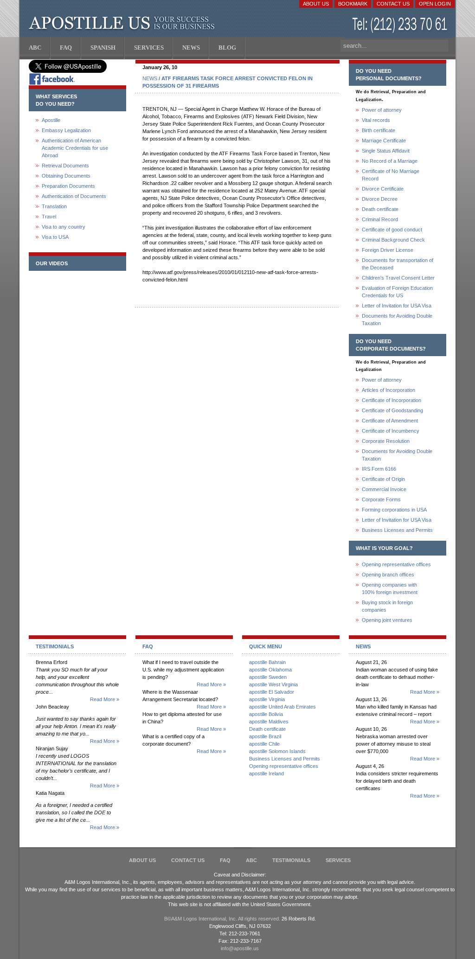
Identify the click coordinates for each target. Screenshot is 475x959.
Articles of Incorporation (388, 390)
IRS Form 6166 (379, 469)
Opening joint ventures (387, 620)
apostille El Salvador (271, 692)
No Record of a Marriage (389, 161)
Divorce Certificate (383, 189)
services (338, 860)
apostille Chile (264, 744)
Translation (54, 206)
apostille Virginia (267, 699)
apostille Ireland (266, 773)
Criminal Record (380, 219)
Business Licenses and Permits (397, 530)
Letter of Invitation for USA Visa (396, 305)
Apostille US (124, 23)
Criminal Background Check (393, 240)
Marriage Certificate (384, 140)
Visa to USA (55, 237)
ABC (251, 860)
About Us (316, 3)
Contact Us (393, 3)
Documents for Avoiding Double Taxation (397, 319)
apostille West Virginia (273, 684)
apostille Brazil (265, 736)
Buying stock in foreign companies (387, 606)
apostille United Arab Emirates (282, 707)
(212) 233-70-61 (400, 25)
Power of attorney (382, 110)
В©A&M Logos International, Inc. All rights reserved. (222, 918)
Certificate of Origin (383, 479)
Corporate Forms (381, 499)
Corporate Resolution (386, 441)
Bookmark (352, 3)
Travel (49, 216)
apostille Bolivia (266, 714)
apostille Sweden (268, 677)
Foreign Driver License (387, 250)
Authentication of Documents (74, 196)
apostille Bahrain (267, 662)
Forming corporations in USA (394, 509)
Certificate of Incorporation (391, 400)
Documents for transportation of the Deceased (397, 263)
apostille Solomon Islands (277, 751)
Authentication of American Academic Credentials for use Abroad (75, 148)
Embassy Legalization (66, 130)
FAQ (225, 860)
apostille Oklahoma (270, 669)
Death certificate (380, 209)
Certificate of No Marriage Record (390, 174)
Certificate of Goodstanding (392, 410)
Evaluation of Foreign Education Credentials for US (397, 291)
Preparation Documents (68, 186)
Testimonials (291, 860)
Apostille (51, 120)
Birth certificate (378, 130)
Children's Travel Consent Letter (398, 278)
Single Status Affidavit (386, 150)
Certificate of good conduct (392, 229)
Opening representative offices (396, 564)
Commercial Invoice (384, 489)
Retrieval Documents (65, 165)
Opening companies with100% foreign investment (389, 588)
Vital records (376, 120)
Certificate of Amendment (390, 420)
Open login (435, 3)
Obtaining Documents (66, 176)
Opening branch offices (388, 574)
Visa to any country (63, 227)
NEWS (149, 78)
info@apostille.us (240, 948)
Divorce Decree (380, 199)
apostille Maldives (269, 721)
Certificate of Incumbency (390, 431)
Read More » (104, 699)
